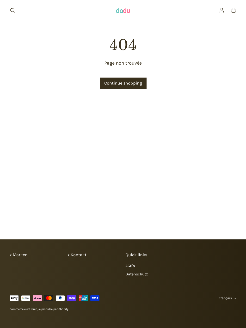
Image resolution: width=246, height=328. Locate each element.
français (225, 298)
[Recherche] (12, 10)
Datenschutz (136, 274)
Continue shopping (123, 83)
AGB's (130, 265)
